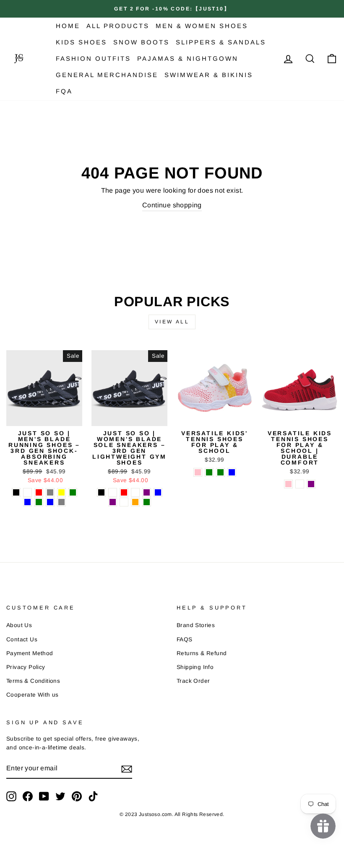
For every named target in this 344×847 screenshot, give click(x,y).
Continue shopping (172, 205)
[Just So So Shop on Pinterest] (77, 796)
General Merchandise (107, 74)
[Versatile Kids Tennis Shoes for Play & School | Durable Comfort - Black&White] (300, 484)
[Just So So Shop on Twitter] (60, 796)
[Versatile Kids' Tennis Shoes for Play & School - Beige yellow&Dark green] (209, 472)
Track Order (193, 681)
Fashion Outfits (93, 58)
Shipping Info (195, 667)
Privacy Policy (25, 667)
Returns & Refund (202, 653)
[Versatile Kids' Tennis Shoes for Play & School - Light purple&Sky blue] (232, 472)
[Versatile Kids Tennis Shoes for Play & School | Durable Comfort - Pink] (288, 484)
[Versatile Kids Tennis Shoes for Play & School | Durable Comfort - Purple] (311, 484)
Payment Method (29, 653)
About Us (19, 625)
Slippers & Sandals (221, 42)
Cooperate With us (32, 695)
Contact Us (21, 639)
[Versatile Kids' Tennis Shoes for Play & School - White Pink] (198, 472)
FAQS (185, 639)
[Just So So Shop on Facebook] (28, 796)
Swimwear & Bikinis (208, 74)
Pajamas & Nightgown (187, 58)
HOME (68, 25)
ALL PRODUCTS (117, 25)
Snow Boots (141, 42)
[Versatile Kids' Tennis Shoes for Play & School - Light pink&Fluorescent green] (220, 472)
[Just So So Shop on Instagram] (11, 796)
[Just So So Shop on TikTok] (93, 796)
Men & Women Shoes (202, 25)
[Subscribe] (126, 768)
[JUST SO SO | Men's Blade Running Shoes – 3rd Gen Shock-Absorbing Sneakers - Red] (39, 492)
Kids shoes (81, 42)
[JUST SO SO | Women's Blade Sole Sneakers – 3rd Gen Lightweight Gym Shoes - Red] (124, 492)
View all (172, 322)
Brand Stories (196, 625)
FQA (64, 91)
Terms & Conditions (33, 681)
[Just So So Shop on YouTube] (44, 796)
